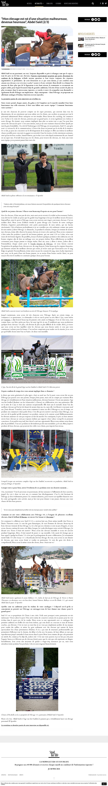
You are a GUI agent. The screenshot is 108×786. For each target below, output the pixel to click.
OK (103, 784)
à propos (3, 775)
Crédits (21, 775)
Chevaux (58, 3)
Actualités (38, 3)
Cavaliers (49, 3)
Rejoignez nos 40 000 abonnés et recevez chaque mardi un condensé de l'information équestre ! (54, 765)
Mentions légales (12, 775)
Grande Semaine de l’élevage (41, 244)
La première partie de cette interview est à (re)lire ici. (21, 99)
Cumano (7, 320)
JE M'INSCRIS (54, 769)
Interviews (6, 69)
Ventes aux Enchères (71, 3)
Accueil (29, 3)
